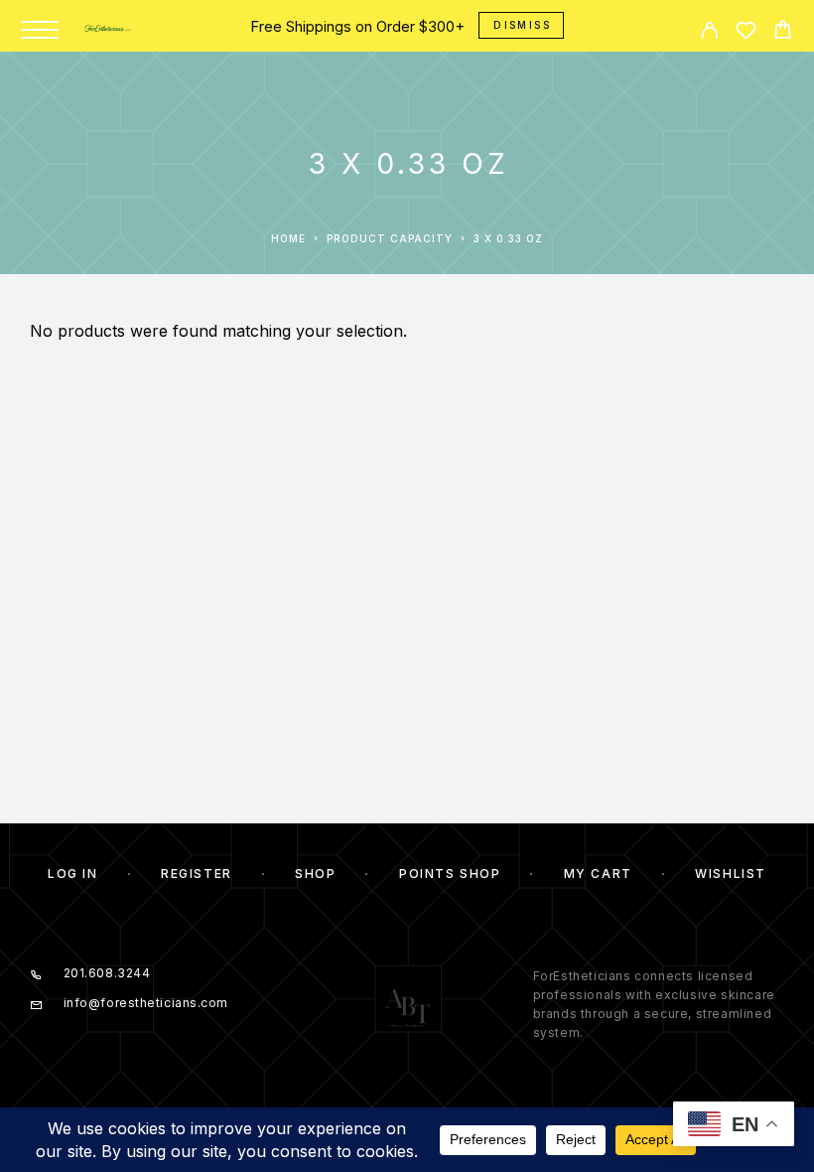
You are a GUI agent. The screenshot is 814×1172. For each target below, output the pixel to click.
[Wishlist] (746, 33)
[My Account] (709, 33)
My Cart (598, 873)
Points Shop (449, 873)
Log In (72, 873)
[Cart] (782, 32)
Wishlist (730, 873)
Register (196, 873)
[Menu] (39, 30)
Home (288, 238)
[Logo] (109, 30)
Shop (315, 873)
